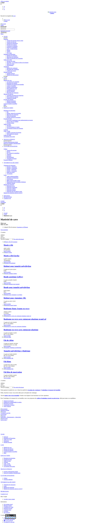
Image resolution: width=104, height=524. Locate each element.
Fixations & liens (8, 118)
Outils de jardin (7, 135)
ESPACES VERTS (8, 107)
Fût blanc (7, 361)
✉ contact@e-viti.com (9, 522)
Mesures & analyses (8, 94)
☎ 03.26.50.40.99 (8, 520)
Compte (2, 201)
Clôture (5, 149)
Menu (2, 34)
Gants (5, 175)
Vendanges (6, 66)
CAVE (5, 77)
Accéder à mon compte (9, 499)
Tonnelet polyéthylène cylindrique (17, 351)
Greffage (6, 129)
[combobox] (8, 29)
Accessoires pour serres (9, 136)
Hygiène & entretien (8, 99)
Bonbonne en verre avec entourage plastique (21, 330)
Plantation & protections (9, 110)
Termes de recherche (9, 400)
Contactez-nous (7, 510)
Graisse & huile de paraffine (10, 103)
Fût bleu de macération (13, 372)
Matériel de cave (8, 80)
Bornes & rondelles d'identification (12, 143)
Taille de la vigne (8, 59)
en (4, 6)
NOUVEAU (7, 195)
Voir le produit (7, 251)
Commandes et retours (9, 405)
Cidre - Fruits (7, 131)
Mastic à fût (8, 245)
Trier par (3, 239)
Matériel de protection (9, 184)
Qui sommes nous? (8, 504)
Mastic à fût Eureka (11, 256)
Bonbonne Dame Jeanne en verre (16, 309)
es (4, 9)
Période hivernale (8, 72)
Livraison (6, 511)
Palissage (6, 39)
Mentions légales (8, 505)
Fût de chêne (9, 340)
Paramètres (3, 202)
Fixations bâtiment (8, 160)
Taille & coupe (7, 124)
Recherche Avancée (5, 31)
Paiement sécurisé (8, 508)
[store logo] (13, 16)
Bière (5, 105)
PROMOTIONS (8, 197)
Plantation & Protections (9, 54)
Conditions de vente (8, 507)
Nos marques (7, 512)
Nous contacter (7, 406)
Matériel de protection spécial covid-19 (13, 193)
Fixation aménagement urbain (11, 142)
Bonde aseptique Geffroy (13, 277)
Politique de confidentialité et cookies (13, 402)
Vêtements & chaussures (9, 165)
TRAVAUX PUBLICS (9, 139)
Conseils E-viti (7, 198)
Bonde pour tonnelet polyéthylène (17, 287)
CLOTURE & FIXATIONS (10, 146)
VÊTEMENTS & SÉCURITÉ (11, 162)
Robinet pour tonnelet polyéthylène (17, 266)
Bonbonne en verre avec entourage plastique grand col (25, 319)
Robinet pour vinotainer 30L (15, 298)
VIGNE (6, 36)
